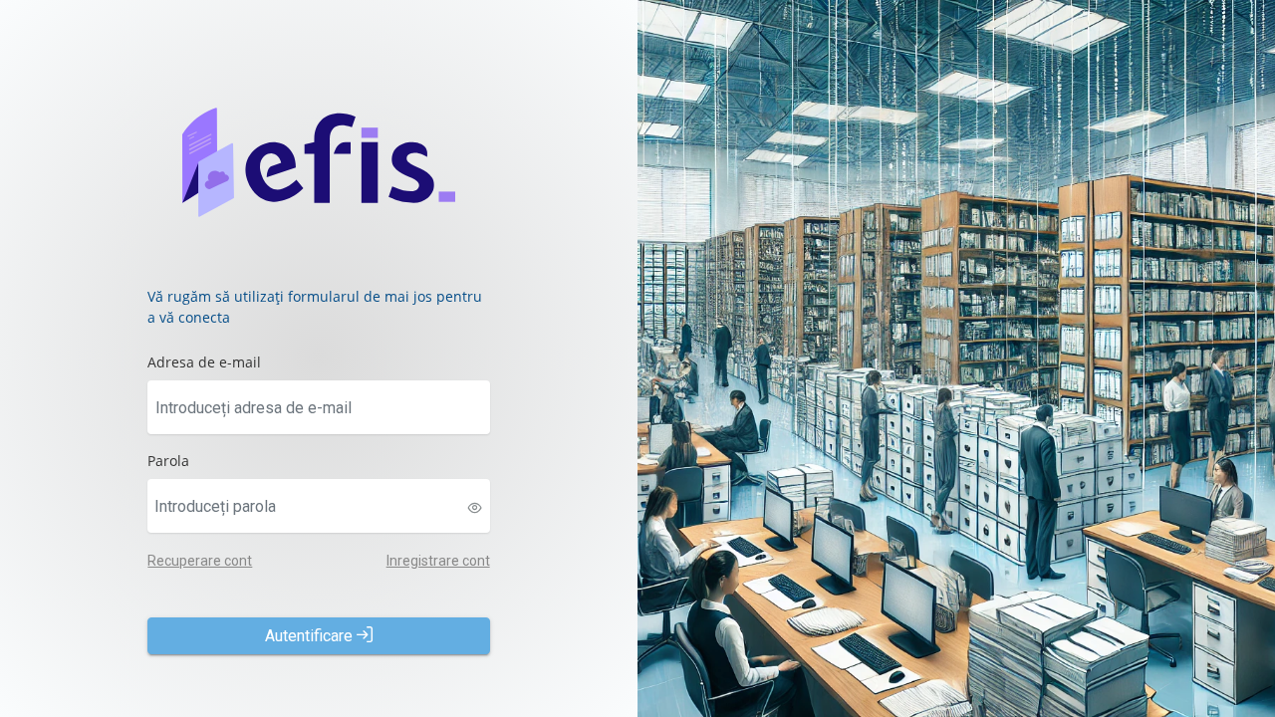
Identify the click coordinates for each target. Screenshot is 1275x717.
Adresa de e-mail (204, 362)
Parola (168, 460)
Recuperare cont (199, 561)
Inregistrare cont (438, 561)
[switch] (475, 508)
